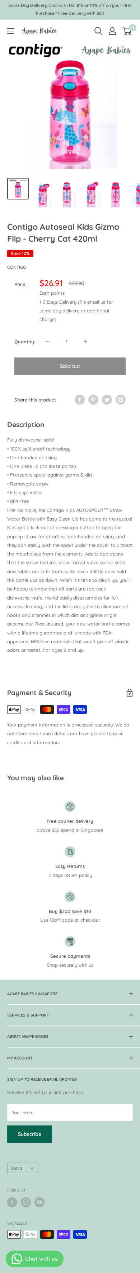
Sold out (70, 366)
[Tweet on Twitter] (107, 400)
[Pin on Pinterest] (93, 400)
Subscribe (29, 1134)
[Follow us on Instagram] (26, 1202)
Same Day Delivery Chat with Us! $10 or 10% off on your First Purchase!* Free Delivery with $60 (70, 9)
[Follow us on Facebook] (12, 1202)
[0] (126, 31)
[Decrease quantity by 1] (47, 341)
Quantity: (24, 341)
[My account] (112, 31)
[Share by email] (121, 400)
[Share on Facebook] (80, 400)
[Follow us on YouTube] (39, 1202)
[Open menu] (10, 31)
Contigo (16, 267)
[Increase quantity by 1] (85, 341)
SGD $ (16, 1168)
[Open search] (98, 31)
